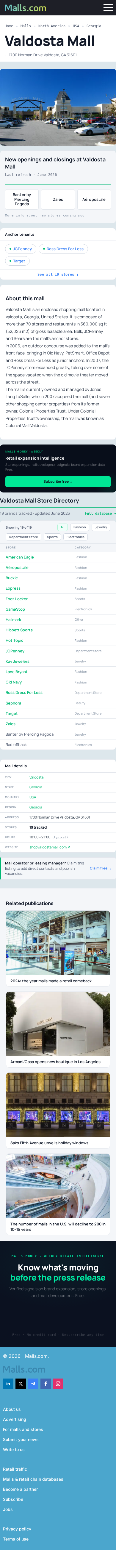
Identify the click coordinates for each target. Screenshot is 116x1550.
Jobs (8, 1509)
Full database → (100, 513)
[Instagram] (58, 1384)
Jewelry (101, 527)
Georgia (94, 26)
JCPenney (22, 248)
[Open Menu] (108, 7)
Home (9, 26)
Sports (52, 537)
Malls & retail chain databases (33, 1479)
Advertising (14, 1419)
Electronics (75, 537)
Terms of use (16, 1538)
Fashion (79, 527)
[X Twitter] (20, 1384)
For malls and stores (23, 1429)
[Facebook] (45, 1384)
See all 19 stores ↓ (58, 274)
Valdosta (36, 777)
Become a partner (20, 1489)
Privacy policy (17, 1528)
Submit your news (21, 1439)
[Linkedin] (8, 1384)
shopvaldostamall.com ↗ (49, 847)
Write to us (14, 1449)
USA (76, 26)
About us (12, 1409)
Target (19, 261)
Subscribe (13, 1499)
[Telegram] (33, 1384)
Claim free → (101, 868)
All (63, 527)
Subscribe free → (58, 481)
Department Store (23, 537)
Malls (26, 26)
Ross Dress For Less (65, 248)
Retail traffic (15, 1469)
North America (51, 26)
